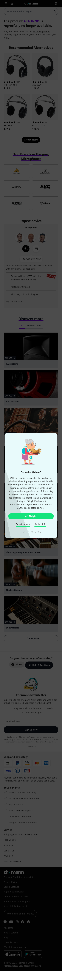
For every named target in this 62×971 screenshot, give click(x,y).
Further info (40, 524)
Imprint (24, 532)
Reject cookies (22, 524)
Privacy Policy (36, 532)
